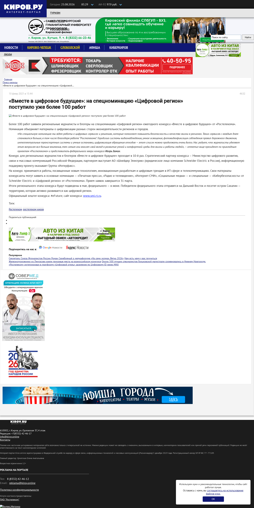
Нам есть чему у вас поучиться (140, 258)
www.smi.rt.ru (92, 196)
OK (213, 499)
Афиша (94, 47)
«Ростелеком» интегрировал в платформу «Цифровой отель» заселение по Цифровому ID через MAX (64, 264)
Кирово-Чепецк (39, 47)
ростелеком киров (33, 209)
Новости (11, 47)
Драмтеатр (57, 21)
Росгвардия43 (59, 29)
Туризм (55, 13)
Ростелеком (15, 209)
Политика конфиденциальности (19, 489)
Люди (8, 54)
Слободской (70, 47)
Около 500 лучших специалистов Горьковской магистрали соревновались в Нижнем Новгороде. (154, 261)
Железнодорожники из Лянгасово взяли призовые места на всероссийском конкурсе (55, 261)
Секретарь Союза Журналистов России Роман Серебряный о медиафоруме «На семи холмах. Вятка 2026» (66, 258)
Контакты (5, 439)
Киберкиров (118, 47)
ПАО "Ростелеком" (9, 499)
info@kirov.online (9, 436)
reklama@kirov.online (22, 483)
